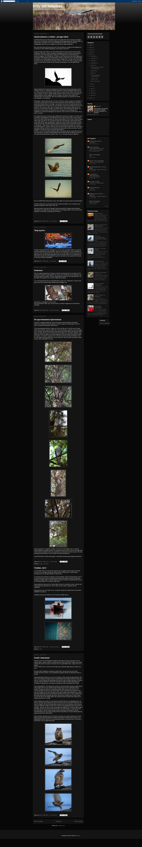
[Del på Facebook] (65, 221)
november (93, 58)
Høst (90, 156)
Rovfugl (40, 563)
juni (92, 84)
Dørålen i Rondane (93, 202)
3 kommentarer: (54, 815)
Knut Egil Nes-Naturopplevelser (94, 175)
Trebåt (40, 649)
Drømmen (38, 270)
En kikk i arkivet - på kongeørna (99, 295)
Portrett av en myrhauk (100, 272)
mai (92, 86)
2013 (90, 49)
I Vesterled (91, 189)
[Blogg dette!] (62, 221)
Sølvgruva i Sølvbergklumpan (96, 162)
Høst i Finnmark (98, 213)
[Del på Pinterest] (67, 221)
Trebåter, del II (40, 568)
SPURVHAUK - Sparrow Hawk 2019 (97, 169)
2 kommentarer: (54, 561)
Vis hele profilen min (93, 114)
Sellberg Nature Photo (95, 141)
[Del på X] (63, 221)
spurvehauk (46, 563)
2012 (90, 52)
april (92, 88)
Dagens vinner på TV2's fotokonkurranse (100, 225)
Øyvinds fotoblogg (94, 201)
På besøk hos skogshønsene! (96, 183)
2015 (90, 45)
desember (93, 56)
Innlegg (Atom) (61, 825)
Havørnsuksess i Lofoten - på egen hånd (51, 37)
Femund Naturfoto (94, 187)
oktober (93, 60)
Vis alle (106, 206)
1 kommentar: (53, 261)
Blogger (78, 835)
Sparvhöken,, (92, 142)
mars (92, 90)
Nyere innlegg (38, 821)
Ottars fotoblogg (94, 147)
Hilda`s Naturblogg (94, 154)
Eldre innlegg (78, 821)
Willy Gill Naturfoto (47, 6)
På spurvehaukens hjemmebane (47, 320)
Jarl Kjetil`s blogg (94, 181)
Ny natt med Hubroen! (94, 176)
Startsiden (58, 821)
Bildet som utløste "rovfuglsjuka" (99, 284)
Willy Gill (98, 106)
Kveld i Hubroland (41, 658)
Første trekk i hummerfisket (97, 307)
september (94, 63)
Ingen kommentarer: (55, 310)
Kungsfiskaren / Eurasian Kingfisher (97, 196)
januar (92, 95)
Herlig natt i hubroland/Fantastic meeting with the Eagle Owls (100, 238)
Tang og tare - (40, 230)
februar (93, 93)
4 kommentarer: (54, 221)
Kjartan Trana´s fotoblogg (96, 160)
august (93, 65)
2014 (90, 47)
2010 (90, 98)
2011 (90, 54)
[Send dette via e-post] (60, 221)
